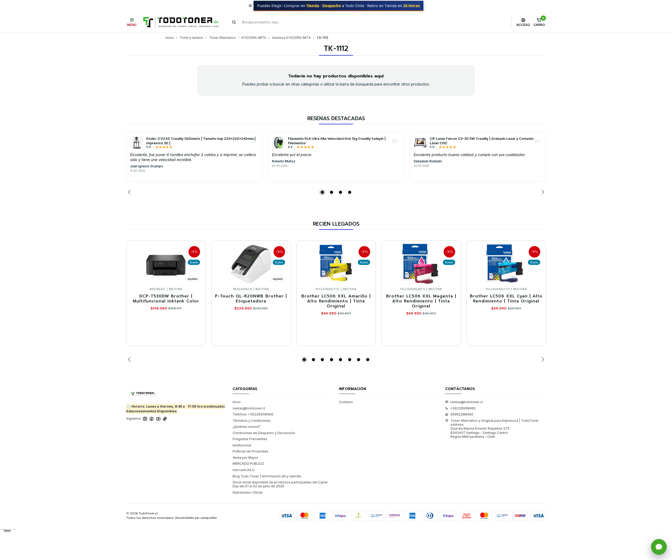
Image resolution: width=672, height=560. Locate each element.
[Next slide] (542, 192)
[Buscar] (234, 22)
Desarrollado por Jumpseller (196, 518)
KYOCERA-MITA (254, 37)
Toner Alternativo (222, 37)
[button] (322, 192)
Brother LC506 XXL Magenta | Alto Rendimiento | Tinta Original (421, 301)
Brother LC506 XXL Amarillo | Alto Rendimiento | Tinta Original (336, 301)
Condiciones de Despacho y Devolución (264, 433)
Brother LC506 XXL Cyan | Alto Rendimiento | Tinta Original (506, 299)
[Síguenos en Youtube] (158, 419)
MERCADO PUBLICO (248, 464)
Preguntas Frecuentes (250, 439)
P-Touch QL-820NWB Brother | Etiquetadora (251, 299)
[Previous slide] (130, 192)
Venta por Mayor (245, 458)
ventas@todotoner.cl (249, 408)
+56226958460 (463, 408)
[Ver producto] (136, 142)
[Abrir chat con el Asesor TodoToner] (659, 547)
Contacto (346, 402)
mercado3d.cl (243, 470)
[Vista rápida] (197, 262)
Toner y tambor (191, 37)
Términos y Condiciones (252, 421)
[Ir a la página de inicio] (181, 22)
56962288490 (461, 414)
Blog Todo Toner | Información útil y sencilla (267, 476)
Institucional (242, 445)
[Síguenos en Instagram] (145, 419)
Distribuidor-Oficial (247, 492)
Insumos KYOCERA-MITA (291, 37)
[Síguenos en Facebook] (151, 419)
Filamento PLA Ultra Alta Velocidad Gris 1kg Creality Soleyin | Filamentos (337, 141)
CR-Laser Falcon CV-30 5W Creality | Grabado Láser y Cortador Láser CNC (482, 141)
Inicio (170, 37)
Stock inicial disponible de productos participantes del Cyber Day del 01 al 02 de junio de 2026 (280, 484)
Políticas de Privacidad (250, 451)
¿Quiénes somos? (247, 427)
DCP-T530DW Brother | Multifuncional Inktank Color (166, 299)
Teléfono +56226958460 (253, 414)
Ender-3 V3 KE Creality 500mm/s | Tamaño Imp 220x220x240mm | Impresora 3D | (201, 141)
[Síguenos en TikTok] (165, 419)
